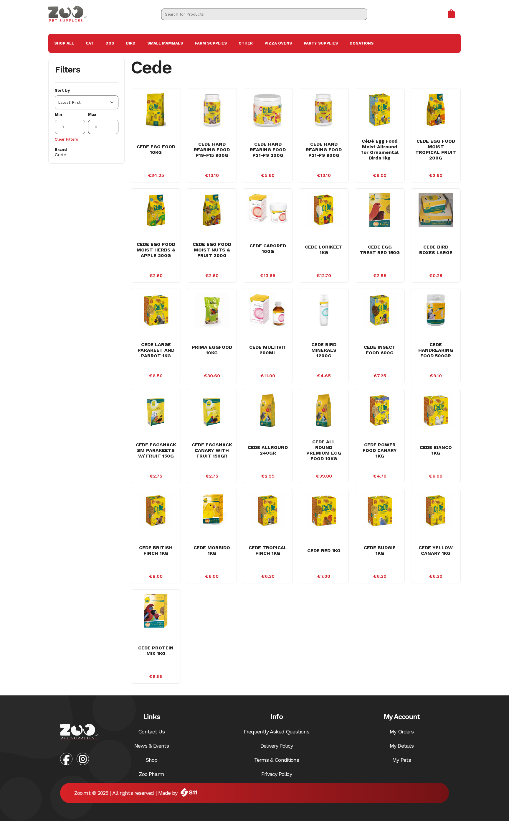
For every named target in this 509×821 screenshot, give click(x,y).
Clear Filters (66, 139)
